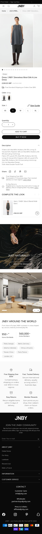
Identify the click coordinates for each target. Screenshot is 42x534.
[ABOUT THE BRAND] (21, 246)
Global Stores (6, 451)
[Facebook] (15, 171)
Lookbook (5, 459)
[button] (8, 6)
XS (5, 110)
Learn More (27, 180)
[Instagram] (10, 171)
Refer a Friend (7, 468)
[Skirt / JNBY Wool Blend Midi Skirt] (8, 207)
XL (35, 110)
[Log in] (34, 6)
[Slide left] (35, 194)
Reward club (6, 464)
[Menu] (3, 6)
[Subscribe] (38, 439)
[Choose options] (37, 213)
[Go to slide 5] (9, 69)
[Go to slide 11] (21, 69)
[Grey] (4, 98)
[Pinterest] (20, 171)
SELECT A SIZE (21, 530)
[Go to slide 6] (11, 69)
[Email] (25, 171)
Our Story (5, 455)
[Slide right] (38, 194)
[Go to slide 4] (8, 69)
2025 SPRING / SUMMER (14, 11)
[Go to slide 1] (2, 69)
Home (4, 11)
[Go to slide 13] (24, 69)
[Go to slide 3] (6, 69)
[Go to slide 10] (19, 69)
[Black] (9, 98)
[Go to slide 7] (13, 69)
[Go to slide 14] (26, 69)
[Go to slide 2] (4, 69)
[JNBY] (21, 6)
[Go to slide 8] (15, 69)
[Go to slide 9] (17, 69)
